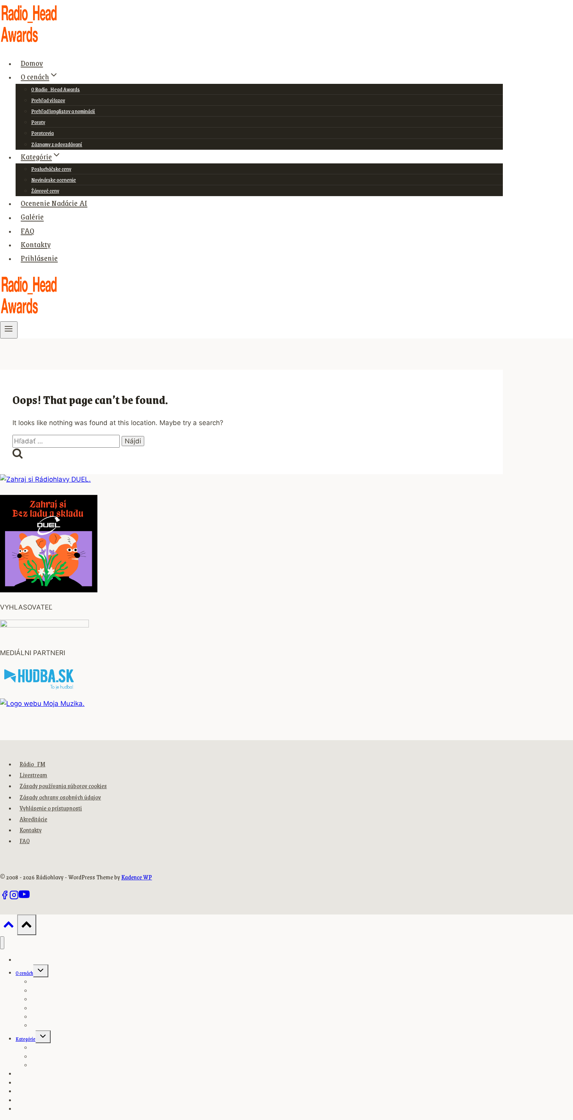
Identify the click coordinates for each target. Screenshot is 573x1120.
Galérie (32, 217)
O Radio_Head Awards (55, 89)
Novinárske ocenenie (53, 179)
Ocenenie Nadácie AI (54, 203)
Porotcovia (42, 132)
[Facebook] (4, 897)
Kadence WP (136, 877)
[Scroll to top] (8, 926)
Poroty (38, 121)
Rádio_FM (32, 764)
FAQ (27, 230)
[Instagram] (14, 897)
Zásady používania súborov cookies (63, 785)
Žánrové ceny (45, 190)
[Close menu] (2, 942)
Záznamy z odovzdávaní (56, 144)
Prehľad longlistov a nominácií (63, 110)
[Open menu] (9, 329)
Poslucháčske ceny (51, 168)
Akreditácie (33, 819)
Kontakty (36, 244)
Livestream (33, 775)
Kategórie (25, 1039)
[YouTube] (24, 897)
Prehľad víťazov (48, 100)
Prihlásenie (39, 258)
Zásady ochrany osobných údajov (60, 797)
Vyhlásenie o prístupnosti (50, 808)
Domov (32, 63)
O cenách (24, 973)
